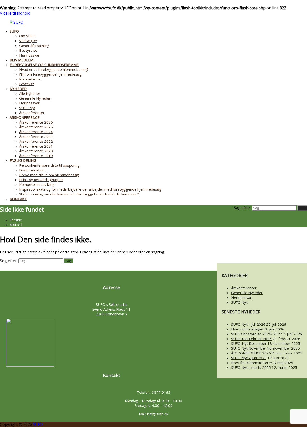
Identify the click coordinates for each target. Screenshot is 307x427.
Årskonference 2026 (36, 122)
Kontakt (18, 198)
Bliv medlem (21, 59)
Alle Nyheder (29, 93)
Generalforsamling (34, 45)
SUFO (14, 31)
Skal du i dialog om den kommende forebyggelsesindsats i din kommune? (79, 194)
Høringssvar (29, 55)
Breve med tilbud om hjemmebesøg (49, 174)
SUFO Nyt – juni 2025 (248, 357)
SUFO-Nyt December (248, 343)
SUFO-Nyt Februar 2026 (251, 338)
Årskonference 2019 (36, 155)
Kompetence (30, 79)
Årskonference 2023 (36, 136)
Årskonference (25, 117)
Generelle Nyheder (35, 98)
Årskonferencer (32, 112)
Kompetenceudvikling (36, 184)
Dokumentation (31, 170)
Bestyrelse (28, 50)
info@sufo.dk (157, 413)
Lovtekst (26, 83)
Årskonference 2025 (36, 127)
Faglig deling (23, 160)
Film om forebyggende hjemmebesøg (50, 74)
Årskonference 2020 (36, 150)
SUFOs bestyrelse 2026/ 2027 (256, 333)
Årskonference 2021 (36, 146)
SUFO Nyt (27, 107)
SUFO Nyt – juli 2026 (248, 324)
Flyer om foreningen (247, 329)
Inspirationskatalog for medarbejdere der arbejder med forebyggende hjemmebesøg (90, 189)
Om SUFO (27, 36)
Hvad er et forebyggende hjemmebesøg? (54, 69)
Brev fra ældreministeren (252, 362)
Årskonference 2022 (36, 141)
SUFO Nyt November (248, 348)
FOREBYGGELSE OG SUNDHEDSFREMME (44, 64)
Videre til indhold (15, 13)
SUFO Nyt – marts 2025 (251, 367)
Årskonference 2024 (36, 131)
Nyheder (18, 88)
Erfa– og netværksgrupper (41, 179)
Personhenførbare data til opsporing (49, 165)
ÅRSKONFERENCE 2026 (251, 353)
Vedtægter (28, 40)
